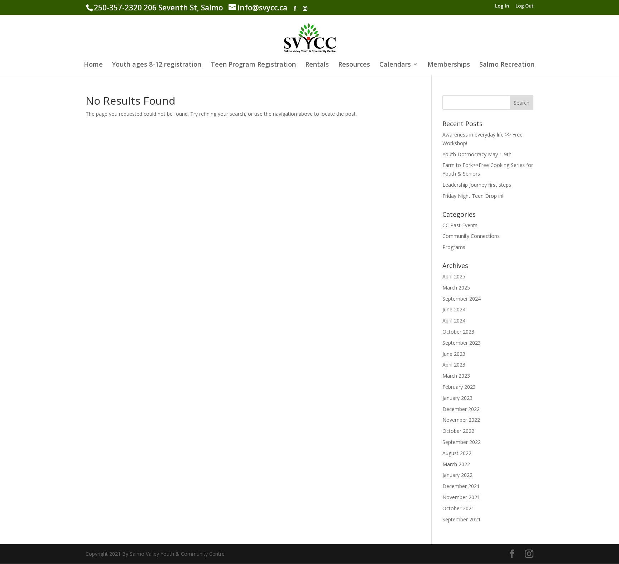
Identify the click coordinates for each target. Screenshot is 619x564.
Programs (453, 247)
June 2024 (453, 309)
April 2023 (453, 364)
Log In (502, 6)
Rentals (317, 65)
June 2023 (453, 353)
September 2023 (461, 342)
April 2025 (453, 276)
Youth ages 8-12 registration (156, 65)
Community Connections (471, 236)
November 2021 (461, 497)
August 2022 (456, 453)
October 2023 (458, 331)
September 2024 (461, 298)
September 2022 (461, 442)
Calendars (395, 65)
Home (93, 65)
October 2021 (458, 508)
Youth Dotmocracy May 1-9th (477, 154)
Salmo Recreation (506, 65)
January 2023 (457, 398)
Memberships (448, 65)
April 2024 (453, 320)
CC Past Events (460, 225)
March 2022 (456, 464)
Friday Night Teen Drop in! (472, 195)
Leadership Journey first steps (476, 184)
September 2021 (461, 519)
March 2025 (456, 287)
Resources (354, 65)
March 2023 (456, 375)
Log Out (524, 6)
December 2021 (461, 486)
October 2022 (458, 430)
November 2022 (461, 419)
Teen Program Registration (253, 65)
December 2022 (461, 409)
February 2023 (459, 386)
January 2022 (457, 475)
